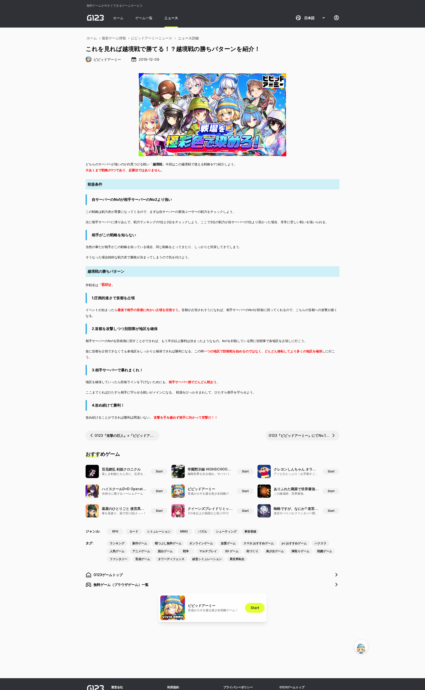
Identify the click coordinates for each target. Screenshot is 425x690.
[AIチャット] (361, 647)
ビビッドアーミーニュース (151, 38)
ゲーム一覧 (143, 18)
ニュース (171, 18)
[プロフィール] (336, 18)
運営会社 (117, 687)
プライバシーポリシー (238, 687)
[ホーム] (95, 18)
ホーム (118, 18)
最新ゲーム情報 (114, 38)
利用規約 (173, 687)
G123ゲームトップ (291, 687)
